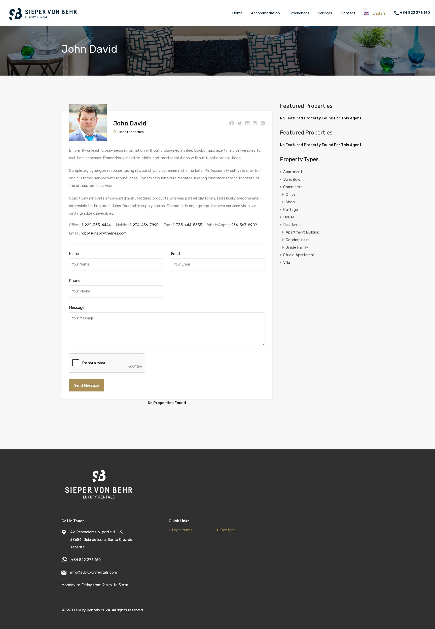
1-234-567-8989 (242, 225)
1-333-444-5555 (187, 225)
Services (325, 13)
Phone (74, 280)
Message (76, 307)
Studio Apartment (299, 255)
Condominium (298, 240)
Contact (348, 13)
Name (74, 253)
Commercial (293, 187)
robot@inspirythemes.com (104, 233)
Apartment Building (302, 232)
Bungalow (291, 179)
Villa (286, 262)
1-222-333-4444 (96, 225)
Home (237, 13)
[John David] (88, 139)
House (288, 217)
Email (175, 253)
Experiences (298, 13)
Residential (292, 224)
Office (291, 194)
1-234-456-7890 (144, 225)
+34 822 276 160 (415, 13)
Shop (290, 202)
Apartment (292, 172)
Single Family (297, 247)
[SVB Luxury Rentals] (43, 21)
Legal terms (182, 530)
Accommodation (265, 13)
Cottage (290, 209)
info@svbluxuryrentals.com (93, 572)
